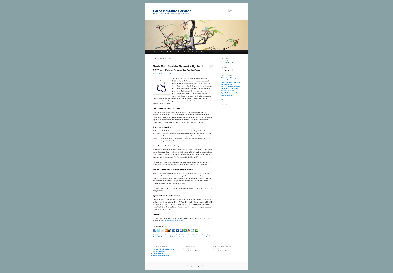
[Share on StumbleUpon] (185, 230)
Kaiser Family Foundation (161, 255)
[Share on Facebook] (154, 230)
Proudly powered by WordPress (196, 266)
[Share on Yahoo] (188, 230)
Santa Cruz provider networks (178, 237)
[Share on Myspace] (181, 230)
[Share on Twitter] (158, 230)
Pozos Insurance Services (172, 10)
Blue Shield (179, 235)
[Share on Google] (177, 230)
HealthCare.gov (158, 253)
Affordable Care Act (164, 235)
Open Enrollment (201, 235)
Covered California (159, 251)
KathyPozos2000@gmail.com (173, 220)
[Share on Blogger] (166, 230)
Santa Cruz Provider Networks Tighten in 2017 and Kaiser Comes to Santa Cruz (230, 88)
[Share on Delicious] (170, 230)
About (162, 52)
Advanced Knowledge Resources (163, 249)
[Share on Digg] (173, 230)
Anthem (173, 235)
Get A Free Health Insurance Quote (202, 52)
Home (155, 52)
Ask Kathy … (171, 52)
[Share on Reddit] (192, 230)
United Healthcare (193, 237)
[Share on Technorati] (196, 230)
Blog (179, 52)
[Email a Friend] (162, 230)
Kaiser (194, 235)
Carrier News (187, 235)
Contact (186, 52)
